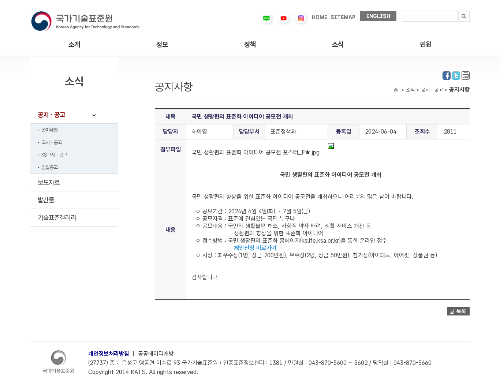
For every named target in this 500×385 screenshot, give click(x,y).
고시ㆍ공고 (51, 142)
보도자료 (49, 182)
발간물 (46, 200)
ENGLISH (378, 16)
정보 (162, 44)
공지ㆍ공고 (51, 115)
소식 (338, 44)
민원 (426, 44)
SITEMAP (343, 17)
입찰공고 (49, 167)
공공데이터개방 (156, 353)
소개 (74, 44)
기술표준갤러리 (57, 217)
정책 (250, 44)
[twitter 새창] (456, 74)
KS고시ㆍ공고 (54, 155)
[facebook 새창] (447, 74)
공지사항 (49, 130)
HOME (319, 17)
